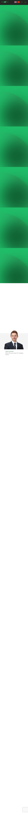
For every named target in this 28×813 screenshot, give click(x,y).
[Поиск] (22, 2)
